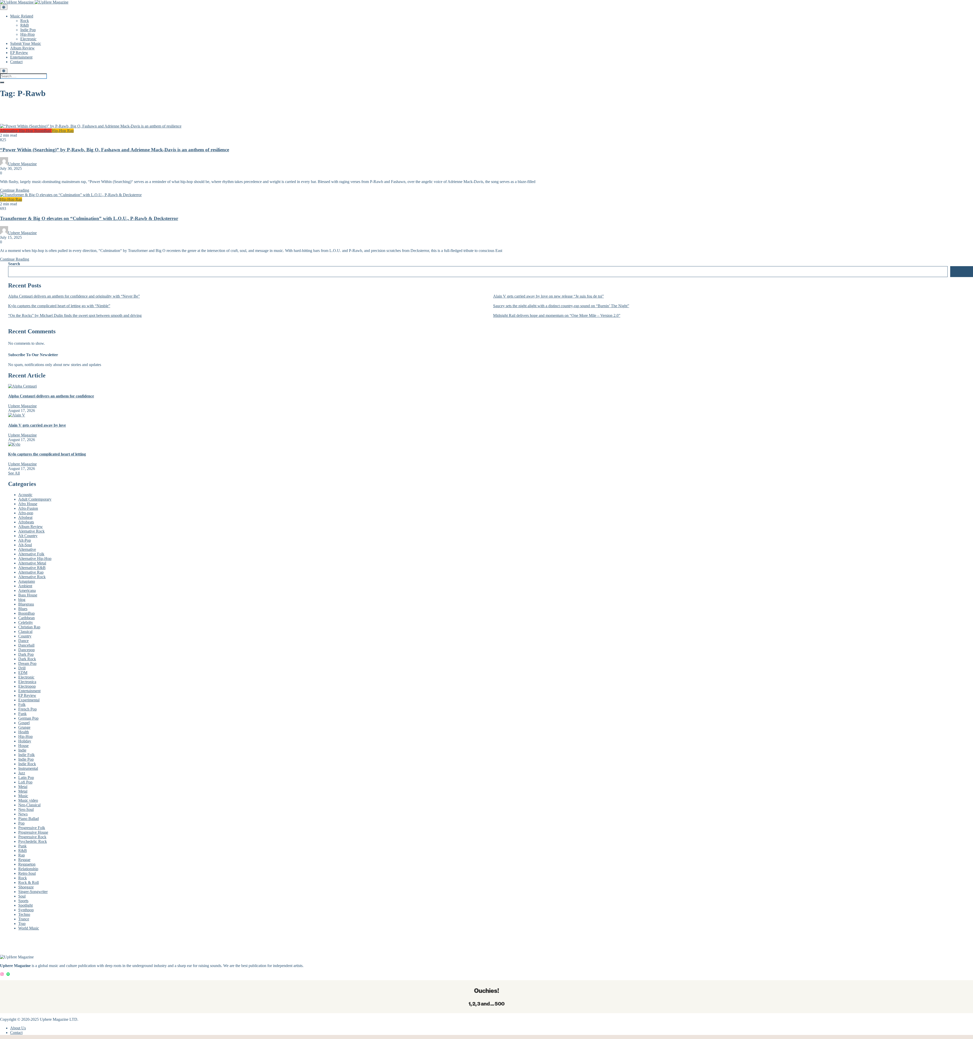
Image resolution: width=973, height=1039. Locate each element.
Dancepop (26, 650)
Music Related (21, 16)
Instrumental (28, 768)
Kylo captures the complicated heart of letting (47, 454)
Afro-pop (25, 513)
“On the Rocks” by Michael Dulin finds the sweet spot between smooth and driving (75, 315)
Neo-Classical (29, 805)
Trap (22, 923)
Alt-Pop (24, 540)
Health (23, 732)
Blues (22, 609)
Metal (22, 787)
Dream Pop (27, 663)
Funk (22, 714)
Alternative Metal (32, 563)
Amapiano (26, 581)
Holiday (24, 741)
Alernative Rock (31, 531)
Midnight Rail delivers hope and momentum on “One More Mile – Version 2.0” (556, 315)
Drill (22, 668)
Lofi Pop (25, 782)
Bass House (27, 595)
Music (23, 796)
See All (14, 473)
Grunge (24, 727)
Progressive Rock (32, 837)
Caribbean (26, 618)
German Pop (28, 718)
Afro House (27, 504)
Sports (23, 901)
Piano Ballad (28, 818)
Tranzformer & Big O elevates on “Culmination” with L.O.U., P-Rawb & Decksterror (89, 218)
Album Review (22, 48)
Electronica (27, 682)
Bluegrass (26, 604)
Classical (25, 631)
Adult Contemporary (34, 499)
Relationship (28, 869)
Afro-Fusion (28, 508)
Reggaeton (26, 864)
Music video (28, 800)
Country (24, 636)
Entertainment (21, 57)
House (23, 745)
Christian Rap (29, 627)
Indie (22, 750)
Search (14, 264)
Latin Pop (26, 777)
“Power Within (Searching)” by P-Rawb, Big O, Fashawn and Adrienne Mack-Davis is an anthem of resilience (114, 149)
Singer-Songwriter (33, 891)
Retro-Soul (27, 873)
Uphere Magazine (22, 164)
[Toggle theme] (3, 7)
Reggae (24, 860)
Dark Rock (27, 659)
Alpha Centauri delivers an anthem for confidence (51, 396)
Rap (70, 131)
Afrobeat (25, 517)
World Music (28, 928)
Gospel (24, 723)
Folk (22, 704)
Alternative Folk (31, 554)
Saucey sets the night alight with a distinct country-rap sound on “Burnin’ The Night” (561, 306)
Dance (23, 641)
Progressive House (33, 832)
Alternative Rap (31, 572)
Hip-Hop (27, 34)
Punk (22, 846)
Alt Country (28, 536)
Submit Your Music (25, 43)
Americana (27, 590)
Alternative (27, 549)
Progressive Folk (31, 828)
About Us (18, 1028)
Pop (21, 823)
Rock (24, 21)
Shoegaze (26, 887)
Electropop (27, 686)
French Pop (27, 709)
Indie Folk (26, 755)
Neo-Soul (26, 809)
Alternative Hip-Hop (17, 131)
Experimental (29, 700)
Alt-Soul (25, 545)
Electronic (28, 39)
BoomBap (43, 131)
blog (21, 599)
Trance (23, 919)
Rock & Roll (28, 882)
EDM (22, 672)
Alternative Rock (32, 577)
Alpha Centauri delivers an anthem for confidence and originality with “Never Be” (74, 296)
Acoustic (25, 495)
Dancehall (26, 645)
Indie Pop (28, 30)
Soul (22, 896)
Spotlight (25, 905)
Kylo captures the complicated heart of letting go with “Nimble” (59, 306)
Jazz (21, 773)
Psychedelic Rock (32, 841)
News (23, 814)
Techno (24, 914)
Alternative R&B (32, 568)
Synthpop (26, 910)
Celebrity (25, 622)
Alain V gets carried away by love (37, 425)
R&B (24, 25)
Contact (16, 62)
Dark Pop (26, 654)
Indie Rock (27, 764)
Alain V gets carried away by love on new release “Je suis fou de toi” (548, 296)
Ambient (25, 586)
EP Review (19, 52)
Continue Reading (14, 190)
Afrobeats (26, 522)
